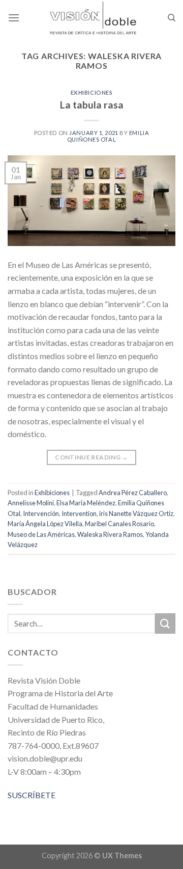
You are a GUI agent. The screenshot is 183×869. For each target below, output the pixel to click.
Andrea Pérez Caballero (133, 492)
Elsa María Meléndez (85, 503)
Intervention (79, 513)
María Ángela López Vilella (45, 524)
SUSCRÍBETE (31, 795)
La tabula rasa (92, 105)
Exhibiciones (92, 92)
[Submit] (165, 623)
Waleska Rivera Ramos (110, 534)
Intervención (41, 513)
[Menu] (14, 17)
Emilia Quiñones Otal (108, 136)
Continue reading (91, 457)
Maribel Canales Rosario (119, 524)
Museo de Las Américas (41, 534)
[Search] (171, 18)
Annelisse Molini (31, 503)
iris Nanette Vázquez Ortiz (136, 513)
